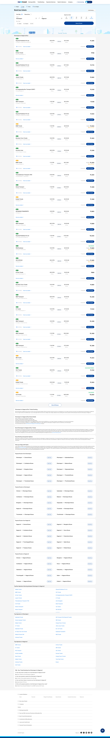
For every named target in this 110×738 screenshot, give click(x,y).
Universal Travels (18, 637)
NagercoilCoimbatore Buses (24, 530)
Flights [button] (17, 6)
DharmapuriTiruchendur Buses (25, 481)
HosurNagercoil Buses (63, 563)
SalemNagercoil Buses (63, 575)
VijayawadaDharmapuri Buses (65, 502)
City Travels (58, 650)
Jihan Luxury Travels (60, 625)
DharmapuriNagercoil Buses (24, 475)
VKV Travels (58, 592)
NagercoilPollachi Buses (64, 547)
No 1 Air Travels (59, 628)
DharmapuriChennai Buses (24, 457)
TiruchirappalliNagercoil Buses (25, 575)
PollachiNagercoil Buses (64, 581)
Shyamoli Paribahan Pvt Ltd (61, 589)
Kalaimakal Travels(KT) (60, 631)
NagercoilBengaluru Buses (64, 524)
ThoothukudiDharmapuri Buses (66, 514)
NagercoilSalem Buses (63, 542)
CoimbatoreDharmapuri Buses (24, 496)
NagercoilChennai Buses (23, 524)
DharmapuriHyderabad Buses (65, 457)
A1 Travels (58, 598)
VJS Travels (17, 603)
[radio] (19, 14)
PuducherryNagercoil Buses (65, 569)
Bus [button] (23, 6)
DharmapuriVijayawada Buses (65, 469)
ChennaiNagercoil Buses (23, 557)
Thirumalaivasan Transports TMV (22, 600)
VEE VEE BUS (58, 609)
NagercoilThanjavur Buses (24, 547)
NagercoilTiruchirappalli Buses (25, 542)
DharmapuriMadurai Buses (64, 463)
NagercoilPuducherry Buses (65, 536)
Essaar (57, 662)
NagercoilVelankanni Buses (24, 536)
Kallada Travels (18, 589)
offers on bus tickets (22, 447)
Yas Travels (58, 606)
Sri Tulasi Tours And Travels (21, 631)
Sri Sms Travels (18, 595)
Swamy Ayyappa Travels (20, 620)
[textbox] (26, 18)
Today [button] (66, 18)
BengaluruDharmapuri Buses (24, 502)
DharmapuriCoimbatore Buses (24, 463)
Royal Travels (18, 656)
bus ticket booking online (56, 432)
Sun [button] (81, 18)
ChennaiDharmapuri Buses (24, 491)
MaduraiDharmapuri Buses (64, 496)
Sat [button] (76, 18)
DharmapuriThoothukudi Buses (66, 481)
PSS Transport (18, 650)
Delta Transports (59, 603)
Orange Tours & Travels (61, 622)
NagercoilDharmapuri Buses (24, 508)
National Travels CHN (19, 634)
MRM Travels (18, 592)
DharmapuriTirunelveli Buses (65, 475)
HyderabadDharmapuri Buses (65, 491)
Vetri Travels (17, 664)
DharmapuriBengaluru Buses (24, 469)
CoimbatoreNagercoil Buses (24, 563)
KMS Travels (58, 634)
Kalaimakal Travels (19, 617)
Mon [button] (86, 18)
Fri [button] (71, 18)
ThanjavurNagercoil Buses (24, 581)
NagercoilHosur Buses (63, 530)
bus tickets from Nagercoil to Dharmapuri (33, 423)
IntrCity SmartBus (19, 653)
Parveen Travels (59, 653)
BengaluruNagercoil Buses (64, 557)
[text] (55, 6)
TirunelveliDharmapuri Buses (65, 508)
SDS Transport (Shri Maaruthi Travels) (64, 617)
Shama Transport (18, 609)
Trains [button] (29, 6)
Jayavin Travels (18, 598)
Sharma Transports (19, 606)
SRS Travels (58, 620)
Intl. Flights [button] (36, 6)
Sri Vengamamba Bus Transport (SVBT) (64, 595)
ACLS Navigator (59, 600)
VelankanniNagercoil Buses (24, 569)
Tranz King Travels (60, 659)
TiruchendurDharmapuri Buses (25, 514)
